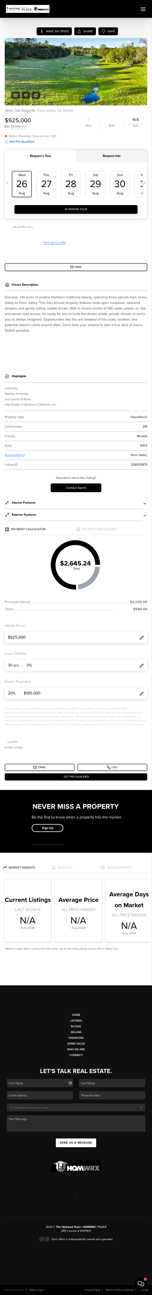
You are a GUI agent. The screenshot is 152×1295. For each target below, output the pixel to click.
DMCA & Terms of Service (119, 1290)
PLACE (102, 1227)
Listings (76, 1020)
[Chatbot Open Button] (141, 1284)
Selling (76, 1032)
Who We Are (76, 1049)
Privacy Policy (92, 1290)
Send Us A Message (76, 1142)
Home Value (76, 1043)
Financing (76, 1038)
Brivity (20, 1290)
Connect (76, 1055)
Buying (76, 1026)
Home (76, 1015)
